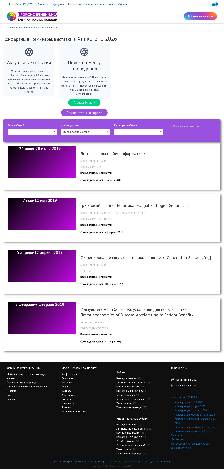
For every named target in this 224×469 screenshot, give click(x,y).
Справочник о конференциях (22, 382)
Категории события (125, 125)
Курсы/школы (69, 394)
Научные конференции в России (193, 431)
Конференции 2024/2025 (189, 402)
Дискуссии (58, 4)
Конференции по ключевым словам (86, 4)
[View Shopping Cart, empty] (213, 4)
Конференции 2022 (187, 379)
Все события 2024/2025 (21, 4)
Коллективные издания (74, 411)
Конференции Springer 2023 (191, 410)
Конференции (69, 374)
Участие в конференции (129, 407)
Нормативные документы (130, 390)
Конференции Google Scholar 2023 (195, 414)
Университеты (123, 403)
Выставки (66, 399)
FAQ (9, 394)
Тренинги (67, 407)
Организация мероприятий (130, 399)
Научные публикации (127, 386)
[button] (178, 16)
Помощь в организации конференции (27, 386)
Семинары (67, 378)
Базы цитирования (126, 378)
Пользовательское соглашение (124, 461)
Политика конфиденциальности (70, 461)
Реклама (11, 390)
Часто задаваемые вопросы (156, 461)
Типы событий (16, 125)
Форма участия (70, 125)
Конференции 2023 (187, 385)
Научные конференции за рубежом (195, 427)
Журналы (67, 390)
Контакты (11, 399)
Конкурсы (67, 382)
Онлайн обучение (118, 4)
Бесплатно (43, 4)
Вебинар (66, 386)
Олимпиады (68, 403)
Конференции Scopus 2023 (190, 406)
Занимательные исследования (132, 382)
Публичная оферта (97, 461)
